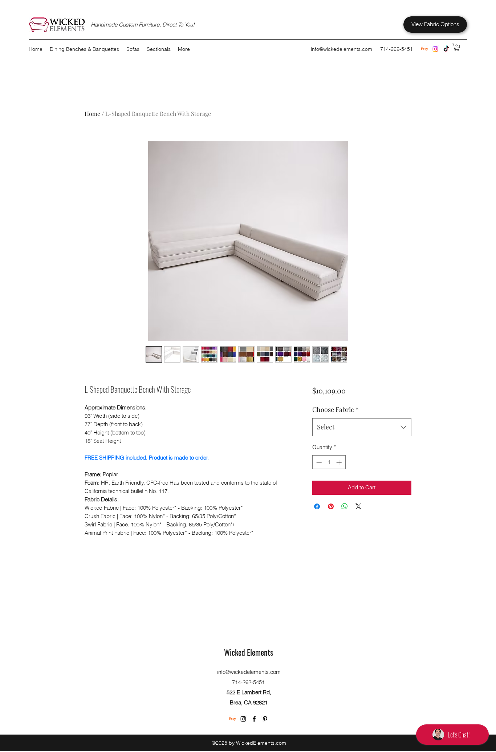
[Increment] (340, 462)
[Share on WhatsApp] (344, 506)
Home (92, 113)
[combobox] (361, 427)
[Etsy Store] (424, 49)
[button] (456, 47)
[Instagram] (435, 49)
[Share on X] (358, 506)
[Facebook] (254, 719)
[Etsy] (232, 719)
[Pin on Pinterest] (330, 506)
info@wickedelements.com (341, 49)
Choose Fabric (335, 409)
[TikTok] (446, 49)
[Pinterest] (265, 719)
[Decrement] (318, 462)
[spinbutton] (329, 462)
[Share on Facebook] (317, 506)
